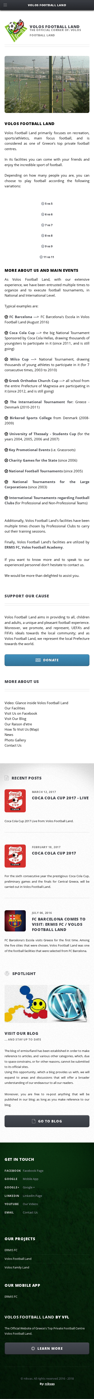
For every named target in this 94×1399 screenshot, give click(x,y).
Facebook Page (33, 1171)
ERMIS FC (11, 1250)
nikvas (50, 1384)
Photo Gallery (15, 740)
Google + (29, 1187)
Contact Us (13, 745)
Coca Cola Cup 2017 (54, 853)
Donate (51, 660)
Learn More (50, 1348)
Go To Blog (50, 1121)
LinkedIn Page (32, 1196)
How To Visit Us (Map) (22, 729)
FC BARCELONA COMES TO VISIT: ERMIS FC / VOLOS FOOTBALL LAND (59, 924)
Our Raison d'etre (18, 724)
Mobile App (30, 1179)
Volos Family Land (17, 1267)
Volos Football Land (18, 1259)
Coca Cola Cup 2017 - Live (60, 797)
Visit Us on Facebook (21, 713)
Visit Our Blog (15, 718)
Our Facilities (15, 708)
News (9, 734)
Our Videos (30, 1204)
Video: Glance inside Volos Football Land (36, 703)
